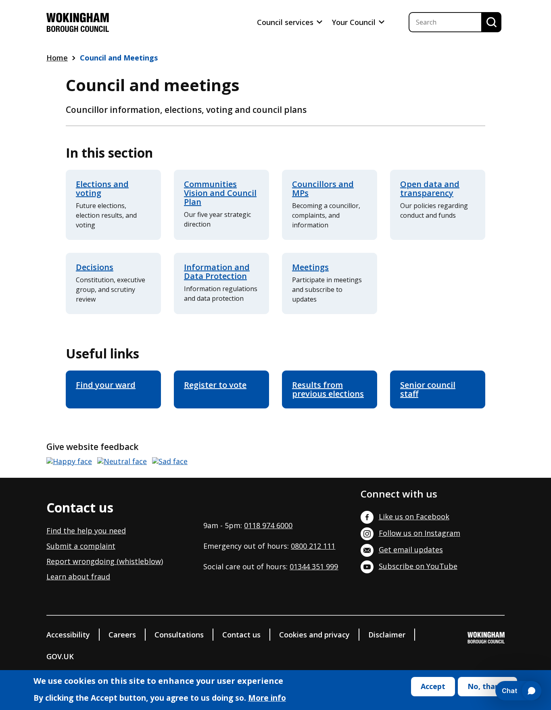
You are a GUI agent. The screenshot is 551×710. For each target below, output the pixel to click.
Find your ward (106, 384)
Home (57, 57)
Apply (491, 22)
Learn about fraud (78, 576)
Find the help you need (86, 530)
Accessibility (68, 634)
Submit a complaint (80, 546)
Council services (286, 22)
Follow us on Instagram (419, 533)
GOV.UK (60, 656)
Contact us (241, 634)
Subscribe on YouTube (418, 566)
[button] (69, 461)
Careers (122, 634)
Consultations (179, 634)
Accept (433, 686)
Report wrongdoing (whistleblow (103, 561)
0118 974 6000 (268, 525)
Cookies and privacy (314, 634)
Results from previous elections (328, 389)
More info (267, 698)
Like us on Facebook (414, 516)
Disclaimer (386, 634)
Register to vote (215, 384)
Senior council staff (427, 389)
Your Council (355, 22)
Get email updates (411, 549)
